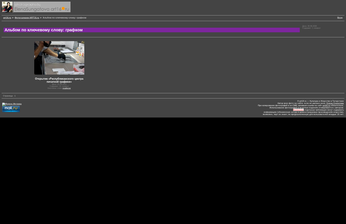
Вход (339, 17)
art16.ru (7, 17)
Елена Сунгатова (335, 103)
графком (66, 88)
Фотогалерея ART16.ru (27, 17)
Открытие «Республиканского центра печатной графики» (59, 80)
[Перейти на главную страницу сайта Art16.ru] (7, 11)
